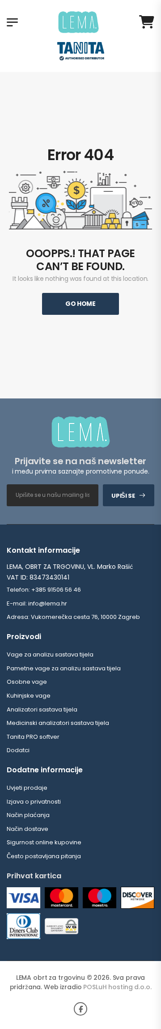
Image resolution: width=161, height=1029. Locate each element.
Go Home (80, 303)
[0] (146, 22)
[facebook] (80, 1009)
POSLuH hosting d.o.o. (117, 986)
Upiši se (123, 495)
